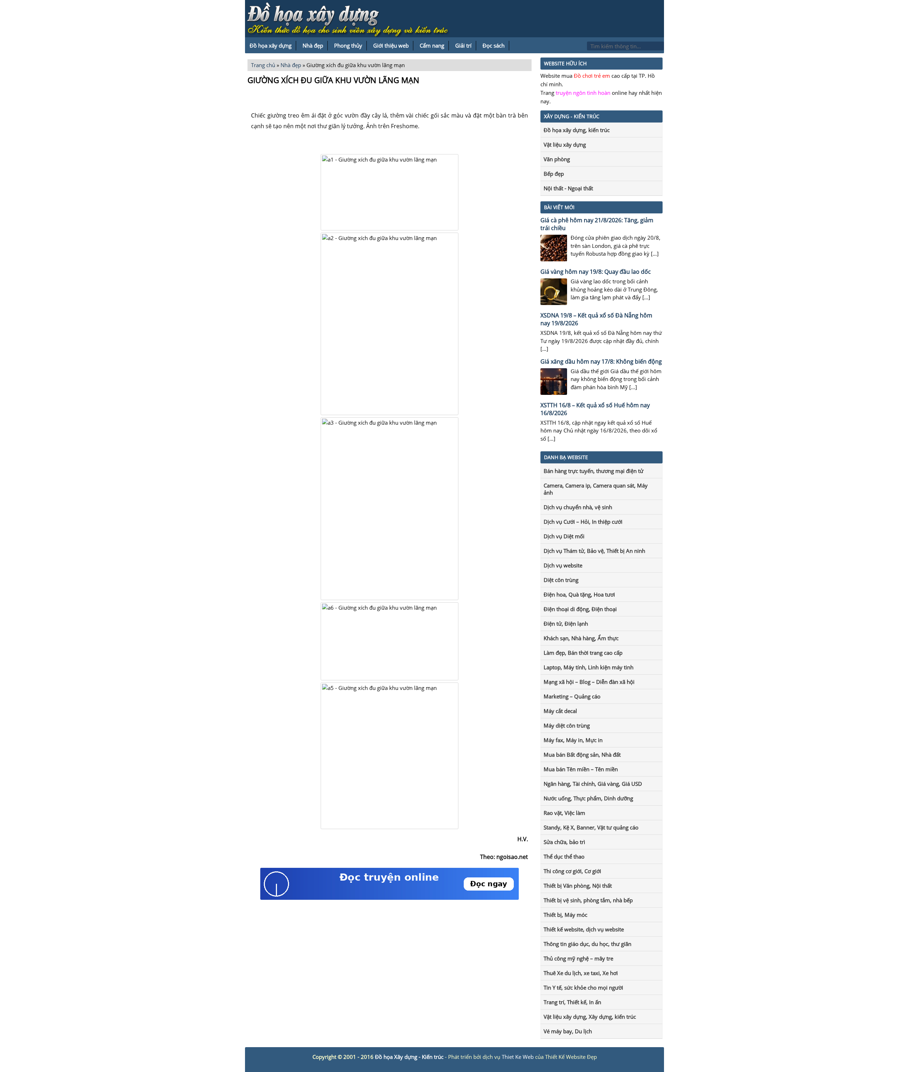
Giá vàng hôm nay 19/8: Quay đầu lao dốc (595, 272)
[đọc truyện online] (389, 897)
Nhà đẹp (313, 45)
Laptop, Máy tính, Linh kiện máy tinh (588, 667)
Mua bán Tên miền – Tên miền (581, 769)
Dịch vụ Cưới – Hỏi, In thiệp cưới (583, 521)
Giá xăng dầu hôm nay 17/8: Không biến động (601, 361)
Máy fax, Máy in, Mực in (573, 740)
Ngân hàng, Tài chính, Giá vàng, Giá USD (593, 783)
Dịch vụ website (563, 565)
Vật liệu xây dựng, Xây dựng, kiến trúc (590, 1016)
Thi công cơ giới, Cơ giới (572, 871)
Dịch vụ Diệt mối (564, 536)
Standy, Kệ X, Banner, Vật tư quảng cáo (591, 827)
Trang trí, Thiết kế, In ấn (572, 1002)
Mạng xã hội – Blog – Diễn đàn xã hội (589, 681)
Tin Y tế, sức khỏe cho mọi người (583, 987)
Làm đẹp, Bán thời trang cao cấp (583, 652)
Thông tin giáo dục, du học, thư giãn (587, 943)
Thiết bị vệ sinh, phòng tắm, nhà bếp (588, 900)
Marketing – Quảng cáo (572, 696)
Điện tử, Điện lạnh (566, 623)
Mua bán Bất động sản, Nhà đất (582, 754)
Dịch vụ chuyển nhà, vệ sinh (578, 507)
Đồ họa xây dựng (271, 45)
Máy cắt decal (560, 710)
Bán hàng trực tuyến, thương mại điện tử (593, 470)
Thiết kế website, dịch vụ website (584, 929)
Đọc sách (494, 45)
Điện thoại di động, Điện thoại (580, 609)
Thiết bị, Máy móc (565, 914)
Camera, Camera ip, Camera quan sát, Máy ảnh (596, 489)
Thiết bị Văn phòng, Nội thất (578, 885)
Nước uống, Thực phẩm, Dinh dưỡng (588, 798)
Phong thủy (348, 45)
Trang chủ (263, 65)
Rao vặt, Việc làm (564, 812)
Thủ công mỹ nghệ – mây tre (578, 958)
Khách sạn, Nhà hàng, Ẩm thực (581, 638)
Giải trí (463, 45)
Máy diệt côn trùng (567, 725)
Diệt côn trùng (561, 579)
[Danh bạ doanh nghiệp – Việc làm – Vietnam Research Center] (351, 20)
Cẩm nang (432, 45)
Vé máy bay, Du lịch (568, 1031)
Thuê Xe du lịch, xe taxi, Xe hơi (581, 972)
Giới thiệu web (391, 45)
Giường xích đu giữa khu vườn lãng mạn (333, 80)
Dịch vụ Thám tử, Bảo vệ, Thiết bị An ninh (594, 550)
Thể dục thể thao (564, 856)
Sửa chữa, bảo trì (564, 841)
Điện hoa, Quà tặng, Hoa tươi (579, 594)
